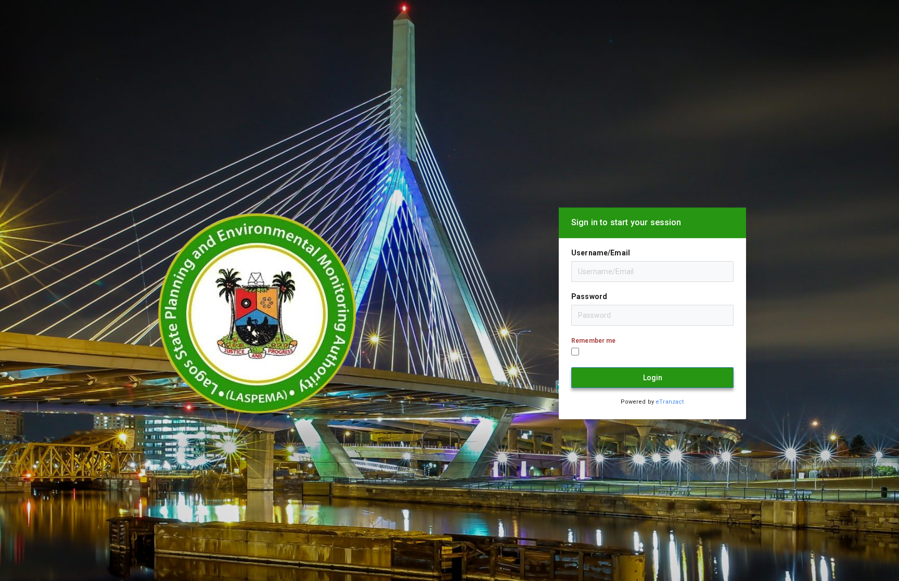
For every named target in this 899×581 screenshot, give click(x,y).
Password (589, 296)
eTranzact (670, 401)
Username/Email (600, 253)
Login (652, 377)
